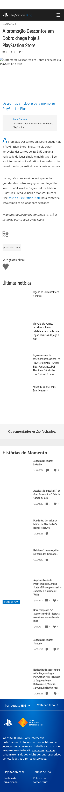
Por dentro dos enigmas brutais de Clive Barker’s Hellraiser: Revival (45, 524)
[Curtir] (55, 470)
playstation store (11, 247)
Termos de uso (42, 772)
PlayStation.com (13, 772)
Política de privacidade (10, 780)
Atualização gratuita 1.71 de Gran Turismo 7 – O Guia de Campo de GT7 (46, 494)
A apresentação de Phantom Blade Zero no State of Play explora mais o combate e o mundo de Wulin (47, 587)
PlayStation (20, 15)
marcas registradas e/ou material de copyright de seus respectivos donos (32, 754)
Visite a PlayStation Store (25, 198)
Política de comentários (40, 780)
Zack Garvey (20, 119)
